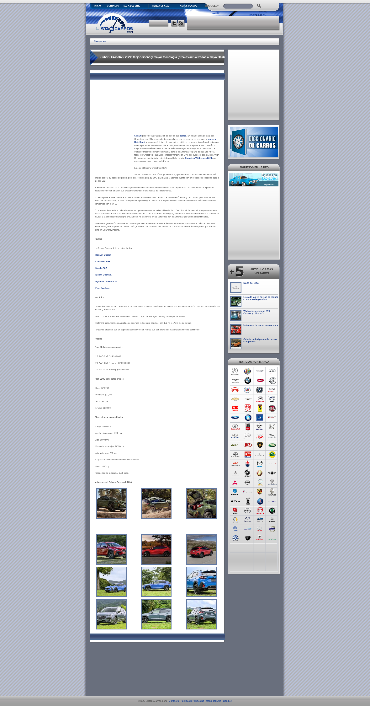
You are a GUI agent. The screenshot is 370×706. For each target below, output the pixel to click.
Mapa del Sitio (251, 283)
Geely (248, 417)
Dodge (248, 408)
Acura (235, 371)
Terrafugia (248, 528)
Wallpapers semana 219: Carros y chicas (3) (257, 312)
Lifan (248, 454)
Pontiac (248, 491)
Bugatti (260, 380)
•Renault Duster (102, 255)
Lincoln (260, 454)
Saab (260, 500)
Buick (272, 380)
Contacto (113, 6)
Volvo (272, 528)
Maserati (248, 463)
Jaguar (272, 436)
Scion (248, 510)
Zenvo (248, 538)
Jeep (235, 445)
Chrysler (248, 399)
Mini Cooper (272, 473)
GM (260, 417)
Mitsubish (235, 482)
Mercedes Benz (235, 473)
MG (260, 473)
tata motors (235, 528)
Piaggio (235, 491)
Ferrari (260, 408)
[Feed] (181, 23)
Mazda (260, 463)
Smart (235, 519)
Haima (260, 426)
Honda (272, 426)
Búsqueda (212, 5)
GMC (272, 417)
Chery (272, 389)
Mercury (248, 473)
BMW (248, 380)
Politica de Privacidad (192, 701)
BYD (235, 389)
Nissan (248, 482)
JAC (260, 436)
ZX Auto (272, 538)
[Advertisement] (233, 23)
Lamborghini (260, 445)
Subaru (260, 519)
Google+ (227, 701)
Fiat (272, 408)
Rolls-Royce (248, 500)
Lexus (235, 454)
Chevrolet (235, 399)
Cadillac (248, 389)
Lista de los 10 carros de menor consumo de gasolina (260, 298)
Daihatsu (235, 408)
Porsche (260, 491)
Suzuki (272, 519)
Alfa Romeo (248, 371)
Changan (260, 389)
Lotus (272, 454)
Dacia (272, 399)
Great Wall (235, 426)
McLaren (272, 463)
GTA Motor (248, 426)
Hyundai (235, 436)
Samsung (272, 500)
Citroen (260, 399)
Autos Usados (188, 6)
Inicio (97, 6)
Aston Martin (260, 371)
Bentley (235, 380)
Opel (260, 482)
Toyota (260, 528)
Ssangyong (248, 519)
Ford (235, 417)
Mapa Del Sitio (132, 6)
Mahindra (235, 463)
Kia (248, 445)
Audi (272, 371)
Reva (235, 500)
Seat (260, 510)
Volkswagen (235, 538)
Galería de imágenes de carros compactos (260, 340)
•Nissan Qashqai (103, 275)
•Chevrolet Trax (102, 261)
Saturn (235, 510)
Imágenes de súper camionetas (260, 325)
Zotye (260, 538)
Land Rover (272, 445)
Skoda (272, 510)
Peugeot (272, 482)
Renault (272, 491)
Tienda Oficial (160, 6)
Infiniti (248, 436)
